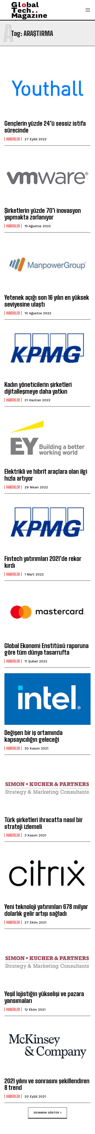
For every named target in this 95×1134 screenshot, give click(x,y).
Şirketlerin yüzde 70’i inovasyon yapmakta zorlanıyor (42, 214)
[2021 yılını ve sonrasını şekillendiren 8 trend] (47, 1047)
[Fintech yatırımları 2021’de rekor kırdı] (47, 525)
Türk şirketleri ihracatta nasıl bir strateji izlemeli (43, 823)
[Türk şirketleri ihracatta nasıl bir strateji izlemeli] (47, 786)
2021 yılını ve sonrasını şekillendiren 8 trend (46, 1084)
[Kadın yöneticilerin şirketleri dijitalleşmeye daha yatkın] (47, 351)
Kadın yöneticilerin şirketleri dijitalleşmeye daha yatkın (38, 388)
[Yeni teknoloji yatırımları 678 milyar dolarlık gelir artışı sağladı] (47, 873)
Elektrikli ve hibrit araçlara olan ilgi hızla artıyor (45, 475)
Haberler (13, 139)
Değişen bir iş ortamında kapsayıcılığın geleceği (33, 736)
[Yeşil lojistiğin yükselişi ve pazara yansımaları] (47, 960)
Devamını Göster (46, 1112)
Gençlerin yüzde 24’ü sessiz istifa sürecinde (45, 127)
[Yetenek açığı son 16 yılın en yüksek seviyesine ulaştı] (47, 264)
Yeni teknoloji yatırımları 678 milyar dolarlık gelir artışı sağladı (46, 910)
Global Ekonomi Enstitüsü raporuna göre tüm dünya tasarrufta (46, 649)
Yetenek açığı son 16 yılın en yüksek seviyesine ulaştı (46, 301)
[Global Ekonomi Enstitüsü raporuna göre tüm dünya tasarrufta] (47, 612)
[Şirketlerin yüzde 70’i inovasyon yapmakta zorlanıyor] (47, 177)
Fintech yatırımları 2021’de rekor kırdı (42, 562)
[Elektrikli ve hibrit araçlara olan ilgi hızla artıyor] (47, 438)
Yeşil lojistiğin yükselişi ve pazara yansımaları (44, 997)
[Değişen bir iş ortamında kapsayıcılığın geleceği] (47, 699)
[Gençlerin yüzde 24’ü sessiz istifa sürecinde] (47, 90)
